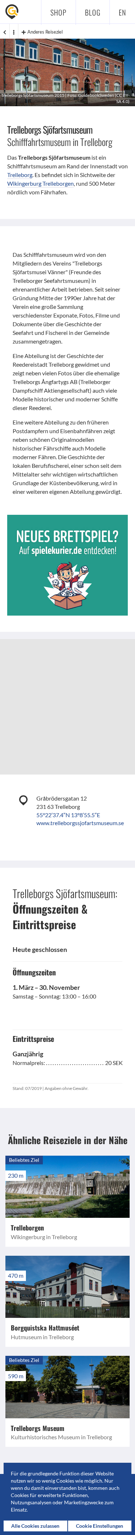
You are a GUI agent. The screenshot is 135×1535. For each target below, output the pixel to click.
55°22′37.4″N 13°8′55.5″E (68, 814)
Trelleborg (19, 174)
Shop (58, 12)
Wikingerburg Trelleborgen (40, 183)
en (122, 12)
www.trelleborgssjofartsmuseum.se (80, 822)
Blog (92, 12)
